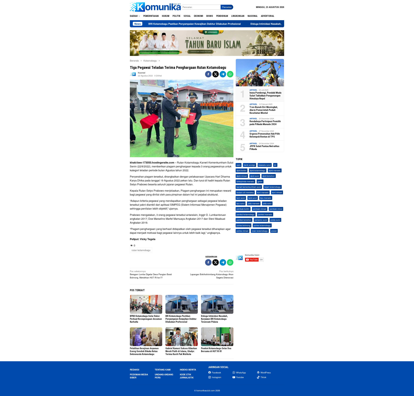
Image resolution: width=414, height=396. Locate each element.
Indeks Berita (188, 369)
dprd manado (275, 170)
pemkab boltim (243, 208)
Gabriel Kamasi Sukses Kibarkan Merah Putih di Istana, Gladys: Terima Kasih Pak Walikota (181, 351)
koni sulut (241, 197)
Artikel (253, 90)
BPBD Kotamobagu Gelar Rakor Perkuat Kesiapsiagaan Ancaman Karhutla (146, 319)
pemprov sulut (261, 219)
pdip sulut (267, 203)
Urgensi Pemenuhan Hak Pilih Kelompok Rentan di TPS (265, 135)
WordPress (266, 372)
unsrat (274, 230)
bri (275, 165)
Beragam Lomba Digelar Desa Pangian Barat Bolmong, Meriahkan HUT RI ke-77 (151, 274)
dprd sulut (254, 175)
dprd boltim (241, 170)
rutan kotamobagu (141, 250)
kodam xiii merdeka (245, 192)
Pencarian (227, 7)
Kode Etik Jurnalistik (187, 376)
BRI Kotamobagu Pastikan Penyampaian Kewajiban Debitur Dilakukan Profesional (172, 23)
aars (238, 165)
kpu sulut (241, 203)
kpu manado (265, 197)
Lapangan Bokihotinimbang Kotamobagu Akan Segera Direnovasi (211, 274)
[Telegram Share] (223, 74)
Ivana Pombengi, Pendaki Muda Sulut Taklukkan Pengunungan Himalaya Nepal (265, 95)
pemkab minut (276, 208)
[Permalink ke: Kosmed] (133, 73)
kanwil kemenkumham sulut (249, 186)
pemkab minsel (259, 208)
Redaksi (134, 369)
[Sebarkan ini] (208, 74)
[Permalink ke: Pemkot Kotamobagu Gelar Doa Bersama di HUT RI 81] (217, 336)
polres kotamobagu (262, 225)
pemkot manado (265, 214)
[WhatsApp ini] (230, 74)
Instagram (216, 377)
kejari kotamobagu (272, 186)
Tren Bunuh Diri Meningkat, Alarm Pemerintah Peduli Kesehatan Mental (264, 110)
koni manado (263, 192)
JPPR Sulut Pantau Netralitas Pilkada (264, 148)
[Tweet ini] (215, 74)
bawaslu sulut (265, 165)
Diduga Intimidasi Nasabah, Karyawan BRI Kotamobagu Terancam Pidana (269, 23)
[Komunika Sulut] (155, 6)
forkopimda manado (245, 181)
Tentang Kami (163, 369)
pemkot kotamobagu (246, 214)
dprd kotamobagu (257, 170)
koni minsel (277, 192)
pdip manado (254, 203)
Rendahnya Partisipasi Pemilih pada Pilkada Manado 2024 (265, 123)
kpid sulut (252, 197)
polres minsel (242, 230)
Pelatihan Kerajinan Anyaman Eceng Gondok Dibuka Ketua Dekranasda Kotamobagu (144, 351)
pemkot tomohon (244, 219)
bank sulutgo (249, 165)
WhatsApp (241, 372)
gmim (260, 181)
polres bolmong (243, 225)
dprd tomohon (268, 175)
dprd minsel (242, 175)
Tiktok (263, 377)
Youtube (240, 377)
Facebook (216, 372)
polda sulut (275, 219)
